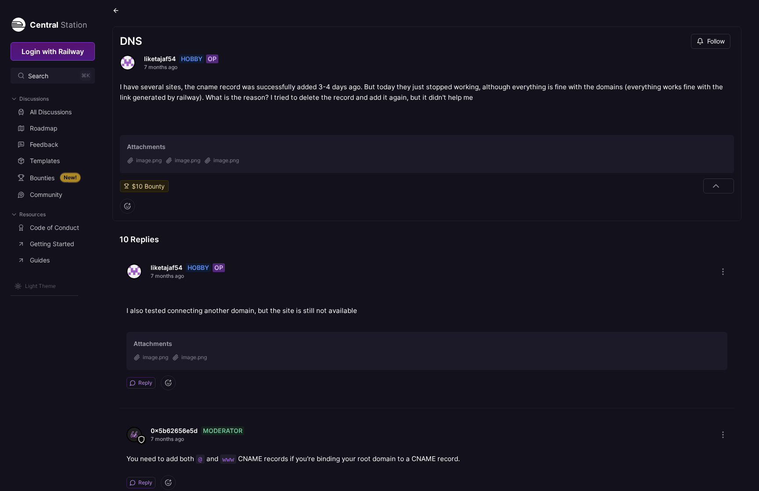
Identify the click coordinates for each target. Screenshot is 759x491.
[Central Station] (18, 23)
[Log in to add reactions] (127, 206)
